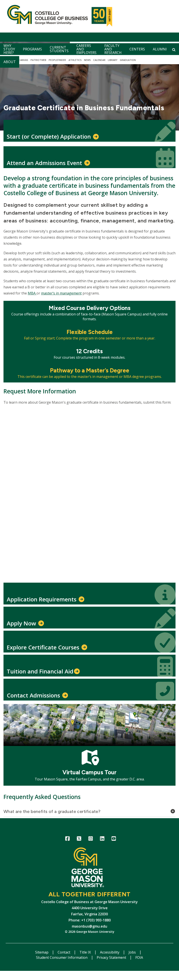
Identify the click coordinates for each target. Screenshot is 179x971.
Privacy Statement (112, 957)
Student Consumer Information (62, 957)
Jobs (133, 952)
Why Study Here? (9, 49)
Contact (64, 952)
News (87, 60)
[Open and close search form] (174, 49)
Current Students (59, 49)
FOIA (139, 957)
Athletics (75, 60)
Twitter (79, 839)
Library (112, 60)
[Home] (58, 16)
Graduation (128, 60)
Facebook (67, 839)
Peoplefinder (57, 60)
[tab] (89, 812)
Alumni (160, 49)
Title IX (85, 952)
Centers (137, 49)
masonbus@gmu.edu (89, 926)
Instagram (91, 839)
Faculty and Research (113, 49)
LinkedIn (102, 839)
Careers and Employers (86, 49)
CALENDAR (99, 60)
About (9, 61)
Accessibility (110, 952)
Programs (32, 49)
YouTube (114, 839)
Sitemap (42, 952)
